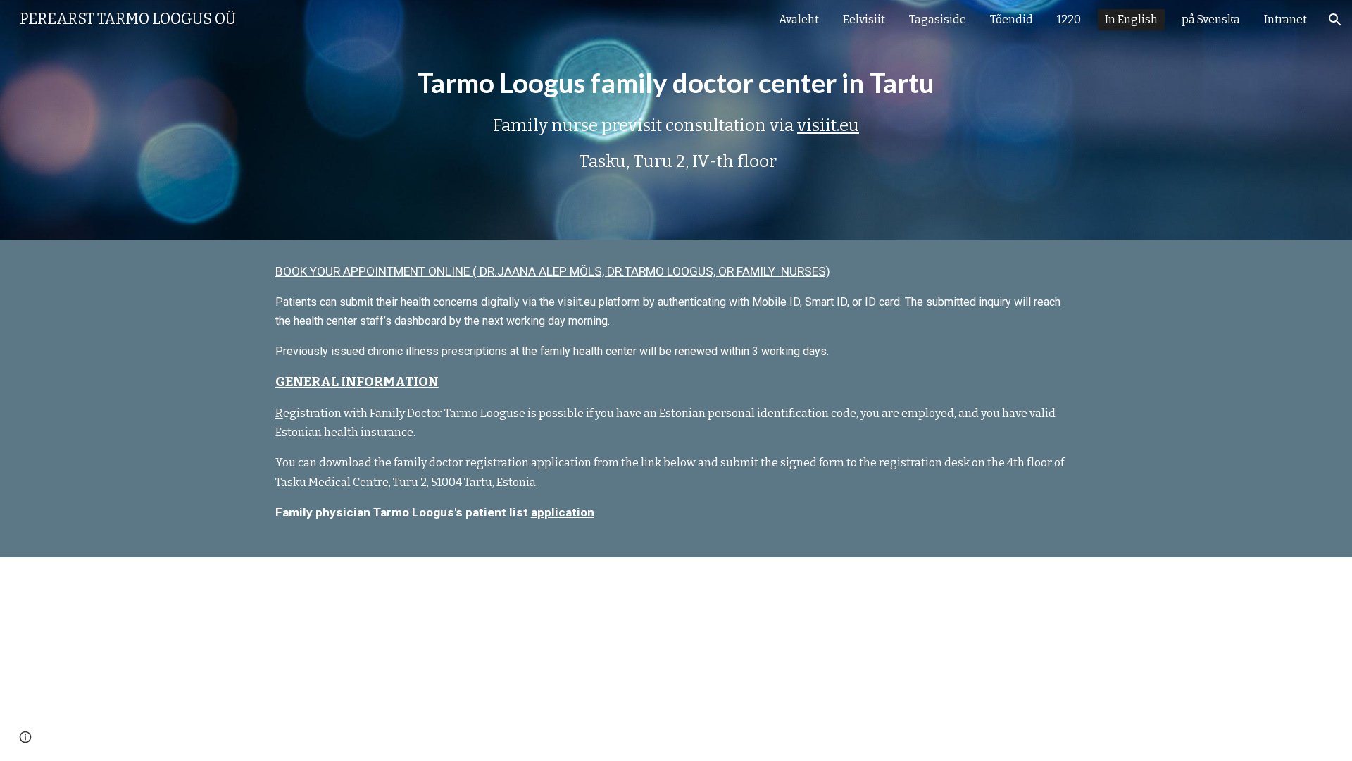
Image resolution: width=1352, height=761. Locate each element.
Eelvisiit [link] (864, 19)
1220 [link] (1069, 19)
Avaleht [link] (799, 19)
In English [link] (1131, 19)
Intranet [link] (1285, 19)
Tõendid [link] (1011, 19)
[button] (1335, 20)
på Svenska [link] (1211, 19)
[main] (676, 119)
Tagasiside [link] (937, 19)
